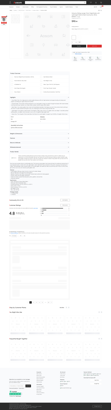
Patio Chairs (28, 10)
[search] (84, 2)
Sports (61, 6)
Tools (77, 6)
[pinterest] (18, 376)
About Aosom (39, 373)
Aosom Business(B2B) (41, 377)
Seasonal (11, 6)
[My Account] (96, 2)
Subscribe (28, 385)
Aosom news (39, 375)
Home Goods (25, 6)
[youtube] (15, 376)
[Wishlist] (91, 2)
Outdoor (18, 6)
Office (32, 6)
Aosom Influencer (40, 378)
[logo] (17, 2)
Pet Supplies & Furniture (42, 6)
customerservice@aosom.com (25, 405)
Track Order (62, 375)
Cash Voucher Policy (40, 387)
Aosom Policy (39, 389)
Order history (62, 373)
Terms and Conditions (13, 388)
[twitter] (20, 376)
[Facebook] (10, 376)
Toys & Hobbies (53, 6)
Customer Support (40, 386)
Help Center (39, 391)
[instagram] (13, 376)
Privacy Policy (21, 388)
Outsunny (42, 116)
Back (11, 10)
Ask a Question (65, 200)
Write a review (65, 205)
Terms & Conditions (40, 392)
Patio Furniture (21, 10)
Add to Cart (94, 46)
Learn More (35, 208)
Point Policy (62, 377)
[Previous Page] (27, 302)
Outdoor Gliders (35, 10)
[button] (39, 97)
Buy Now (79, 46)
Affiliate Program (40, 380)
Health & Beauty (69, 6)
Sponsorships (39, 382)
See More (62, 307)
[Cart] (101, 2)
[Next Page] (51, 302)
